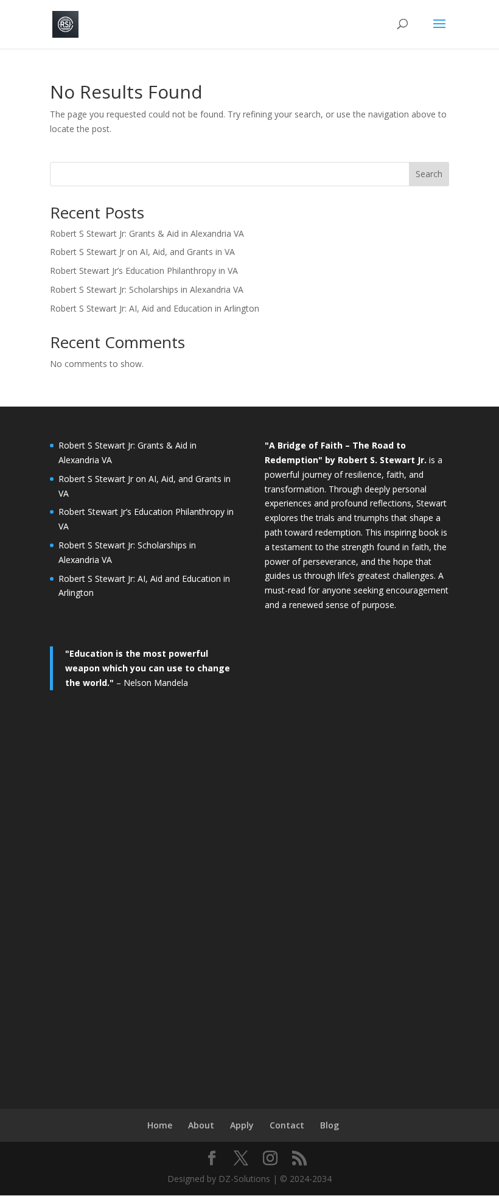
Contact (287, 1125)
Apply (242, 1125)
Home (159, 1125)
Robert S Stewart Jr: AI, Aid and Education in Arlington (154, 308)
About (201, 1125)
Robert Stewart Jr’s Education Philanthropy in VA (144, 270)
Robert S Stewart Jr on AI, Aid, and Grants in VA (142, 251)
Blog (329, 1125)
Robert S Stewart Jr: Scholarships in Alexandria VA (146, 289)
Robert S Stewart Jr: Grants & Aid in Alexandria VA (147, 233)
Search (429, 174)
